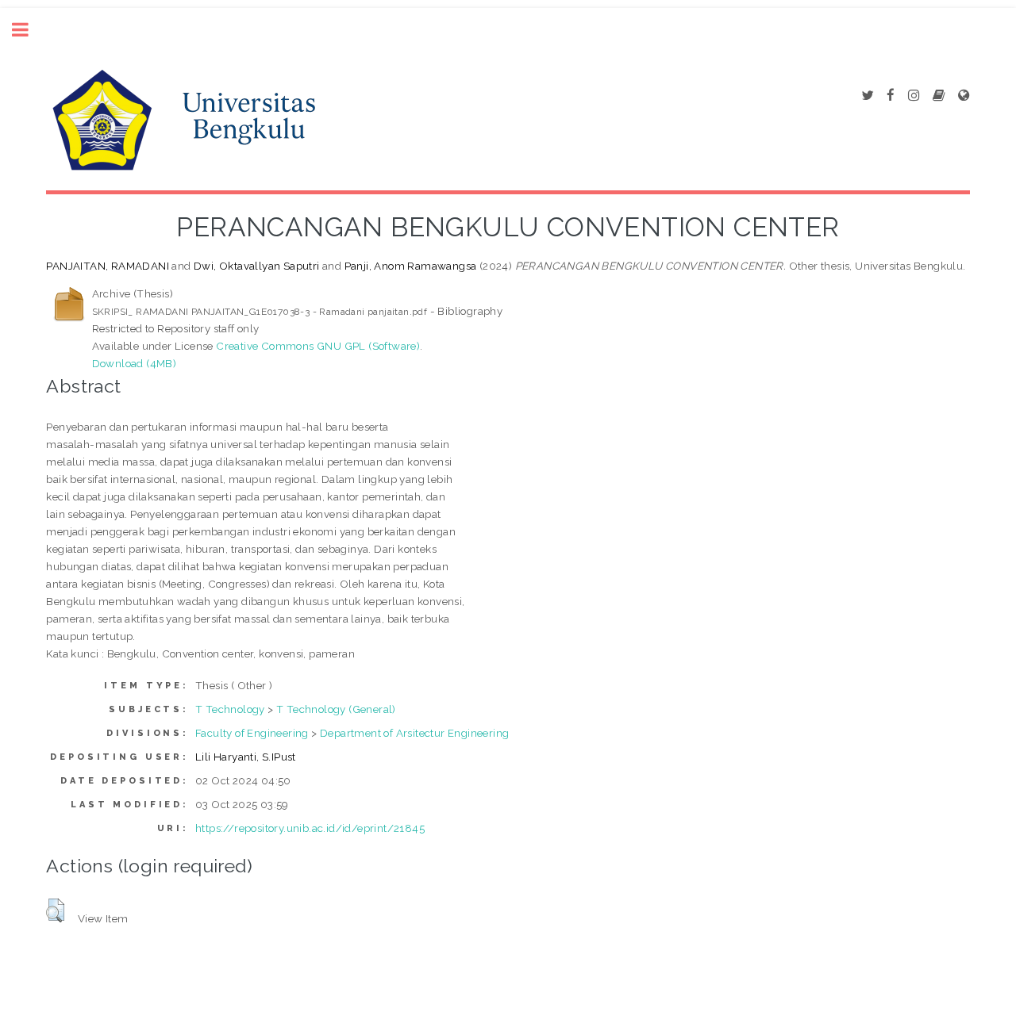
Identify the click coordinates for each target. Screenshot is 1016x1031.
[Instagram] (913, 96)
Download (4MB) (134, 363)
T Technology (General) (336, 709)
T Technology (230, 709)
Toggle (28, 29)
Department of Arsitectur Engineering (414, 732)
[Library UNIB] (963, 96)
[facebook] (891, 96)
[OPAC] (939, 96)
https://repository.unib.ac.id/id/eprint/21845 (310, 828)
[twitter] (867, 96)
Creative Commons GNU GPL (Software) (318, 345)
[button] (55, 910)
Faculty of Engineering (252, 732)
